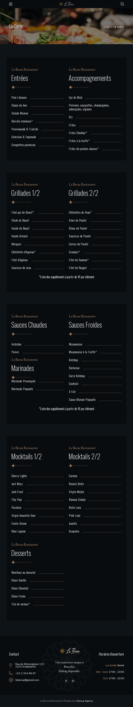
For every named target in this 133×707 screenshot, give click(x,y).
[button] (122, 4)
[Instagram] (72, 681)
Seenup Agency (84, 700)
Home (107, 27)
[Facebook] (66, 681)
